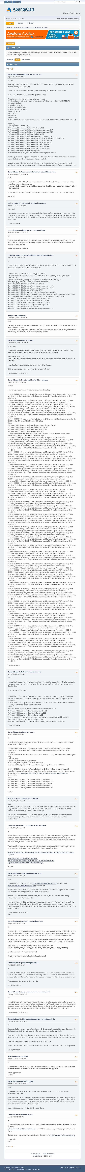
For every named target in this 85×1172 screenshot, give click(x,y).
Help (62, 1167)
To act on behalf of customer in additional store (38, 172)
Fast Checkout (20, 315)
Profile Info (10, 44)
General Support (14, 74)
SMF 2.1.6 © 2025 (9, 1167)
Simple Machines (19, 1167)
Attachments (26, 60)
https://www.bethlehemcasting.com (44, 883)
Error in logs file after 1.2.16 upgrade (34, 380)
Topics (17, 60)
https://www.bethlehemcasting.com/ (62, 1135)
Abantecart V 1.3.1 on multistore (33, 230)
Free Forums (14, 1169)
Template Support (14, 1019)
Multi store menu (27, 340)
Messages (10, 60)
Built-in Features (14, 203)
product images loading (29, 963)
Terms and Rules (69, 1167)
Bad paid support (27, 1081)
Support (11, 315)
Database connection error (31, 672)
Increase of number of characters (34, 203)
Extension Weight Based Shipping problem (38, 255)
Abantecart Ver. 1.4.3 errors (31, 74)
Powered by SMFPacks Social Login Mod (29, 1169)
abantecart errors (27, 732)
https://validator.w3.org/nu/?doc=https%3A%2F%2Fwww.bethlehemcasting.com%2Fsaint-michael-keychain (41, 853)
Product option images (30, 799)
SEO (9, 1056)
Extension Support (14, 255)
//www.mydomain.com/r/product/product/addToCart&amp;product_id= (43, 773)
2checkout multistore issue (31, 873)
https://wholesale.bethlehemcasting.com (22, 885)
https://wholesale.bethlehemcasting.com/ (22, 1129)
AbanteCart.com (38, 1156)
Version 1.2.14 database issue (32, 921)
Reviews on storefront (20, 1056)
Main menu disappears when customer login (38, 1019)
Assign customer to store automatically (35, 992)
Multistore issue (27, 1115)
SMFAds (6, 1169)
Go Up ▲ (78, 1167)
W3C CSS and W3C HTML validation (33, 826)
